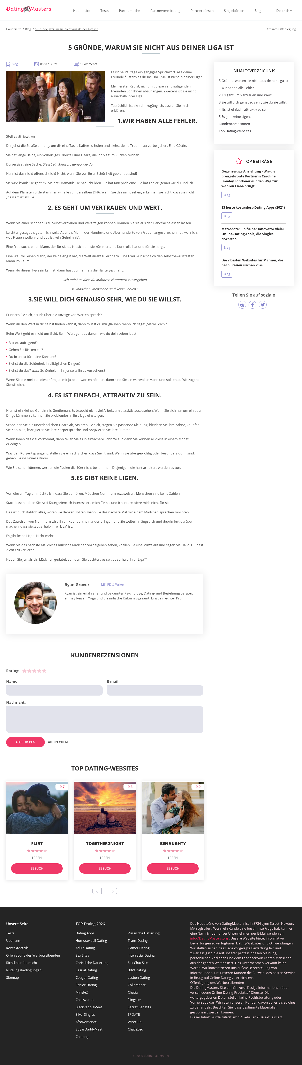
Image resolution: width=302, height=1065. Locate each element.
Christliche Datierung (92, 962)
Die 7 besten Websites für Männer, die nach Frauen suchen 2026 (252, 262)
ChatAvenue (85, 999)
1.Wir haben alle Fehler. (237, 88)
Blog (258, 10)
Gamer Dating (139, 948)
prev (97, 891)
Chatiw (133, 992)
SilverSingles (85, 1014)
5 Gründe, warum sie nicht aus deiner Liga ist (253, 80)
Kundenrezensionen (234, 124)
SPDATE (134, 1014)
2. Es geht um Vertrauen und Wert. (245, 95)
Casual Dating (86, 970)
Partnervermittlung (165, 10)
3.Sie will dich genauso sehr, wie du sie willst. (253, 102)
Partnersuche (129, 10)
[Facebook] (252, 305)
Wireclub (135, 1022)
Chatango (83, 1036)
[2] (29, 670)
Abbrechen (58, 742)
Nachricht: (16, 702)
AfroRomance (86, 1022)
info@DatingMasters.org (209, 938)
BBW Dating (137, 970)
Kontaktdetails (17, 948)
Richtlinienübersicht (21, 962)
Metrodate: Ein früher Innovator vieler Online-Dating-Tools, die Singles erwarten (252, 234)
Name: (12, 681)
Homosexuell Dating (91, 940)
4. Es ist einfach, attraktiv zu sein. (244, 109)
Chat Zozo (135, 1029)
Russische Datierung (144, 933)
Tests (104, 10)
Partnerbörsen (202, 10)
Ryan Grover (77, 584)
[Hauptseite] (28, 9)
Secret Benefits (139, 1007)
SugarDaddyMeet (89, 1029)
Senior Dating (86, 985)
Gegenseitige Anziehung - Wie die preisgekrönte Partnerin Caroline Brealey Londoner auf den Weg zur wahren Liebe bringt (249, 178)
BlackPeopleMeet (89, 1007)
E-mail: (113, 681)
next (112, 891)
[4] (39, 670)
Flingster (134, 999)
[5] (44, 670)
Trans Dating (138, 940)
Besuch (37, 868)
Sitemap (12, 977)
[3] (34, 670)
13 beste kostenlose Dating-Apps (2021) (253, 207)
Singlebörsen (234, 10)
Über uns (13, 940)
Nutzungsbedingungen (23, 970)
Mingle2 (82, 992)
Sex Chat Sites (138, 962)
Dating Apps (85, 933)
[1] (24, 670)
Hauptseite (81, 10)
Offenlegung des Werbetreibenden (33, 955)
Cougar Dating (87, 977)
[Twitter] (263, 305)
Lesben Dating (139, 977)
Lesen (37, 858)
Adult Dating (85, 948)
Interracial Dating (141, 955)
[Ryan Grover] (35, 603)
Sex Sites (82, 955)
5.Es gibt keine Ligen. (235, 116)
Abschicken (25, 742)
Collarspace (137, 985)
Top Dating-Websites (235, 131)
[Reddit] (242, 305)
